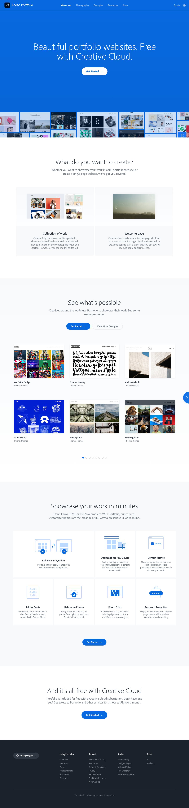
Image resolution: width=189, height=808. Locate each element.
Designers (64, 778)
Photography (82, 5)
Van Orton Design (22, 382)
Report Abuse (95, 774)
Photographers (66, 770)
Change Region (28, 755)
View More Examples (107, 326)
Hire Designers (124, 770)
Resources (113, 5)
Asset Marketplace (126, 774)
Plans (125, 5)
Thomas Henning (77, 382)
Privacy (92, 770)
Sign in (177, 5)
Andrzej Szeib (76, 437)
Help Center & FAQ (97, 759)
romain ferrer (20, 437)
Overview (66, 5)
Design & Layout (125, 763)
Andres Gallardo (132, 382)
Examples (98, 5)
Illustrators (64, 774)
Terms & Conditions (97, 767)
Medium (150, 763)
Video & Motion (125, 767)
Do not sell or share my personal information (94, 795)
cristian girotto (132, 437)
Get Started (92, 71)
